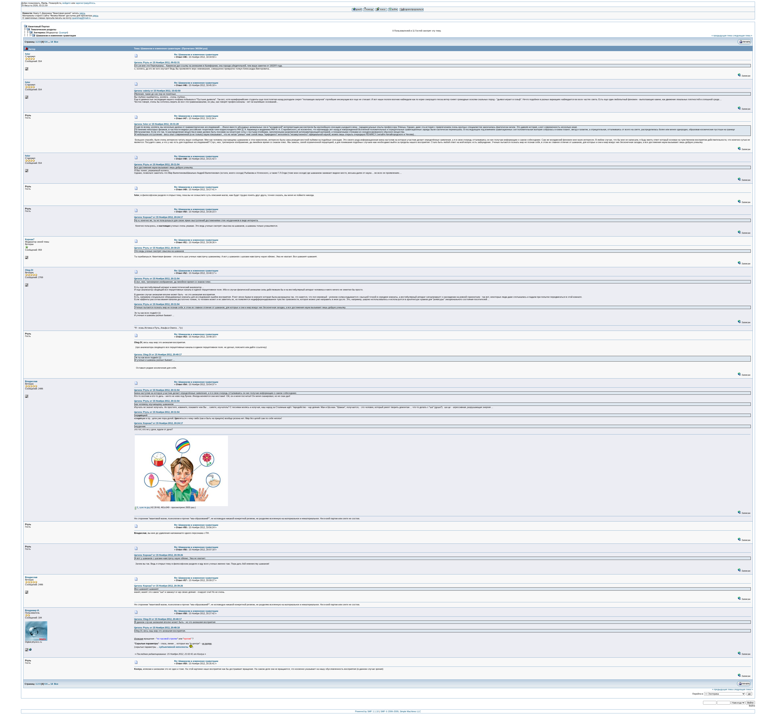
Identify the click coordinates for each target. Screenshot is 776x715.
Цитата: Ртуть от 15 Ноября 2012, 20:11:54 (156, 164)
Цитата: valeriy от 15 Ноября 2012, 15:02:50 (157, 90)
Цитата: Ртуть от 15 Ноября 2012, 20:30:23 (157, 248)
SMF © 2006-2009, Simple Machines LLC (401, 711)
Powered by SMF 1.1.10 (367, 711)
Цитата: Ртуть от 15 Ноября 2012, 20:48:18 (157, 627)
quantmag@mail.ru (81, 18)
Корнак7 (29, 239)
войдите (66, 3)
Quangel (63, 32)
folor (27, 54)
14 (52, 42)
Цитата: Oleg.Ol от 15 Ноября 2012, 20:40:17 (158, 354)
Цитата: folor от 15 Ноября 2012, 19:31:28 (156, 124)
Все (56, 42)
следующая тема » (742, 35)
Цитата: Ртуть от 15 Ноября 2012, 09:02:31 (157, 62)
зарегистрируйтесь (85, 3)
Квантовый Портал (39, 26)
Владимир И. (32, 610)
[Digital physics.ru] (30, 650)
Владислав (31, 381)
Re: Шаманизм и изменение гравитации (196, 54)
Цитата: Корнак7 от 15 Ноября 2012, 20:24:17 (158, 217)
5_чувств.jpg (143, 507)
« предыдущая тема (722, 35)
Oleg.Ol (29, 270)
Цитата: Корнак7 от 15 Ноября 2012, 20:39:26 (158, 555)
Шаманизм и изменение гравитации (56, 35)
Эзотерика (39, 32)
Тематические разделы (43, 29)
